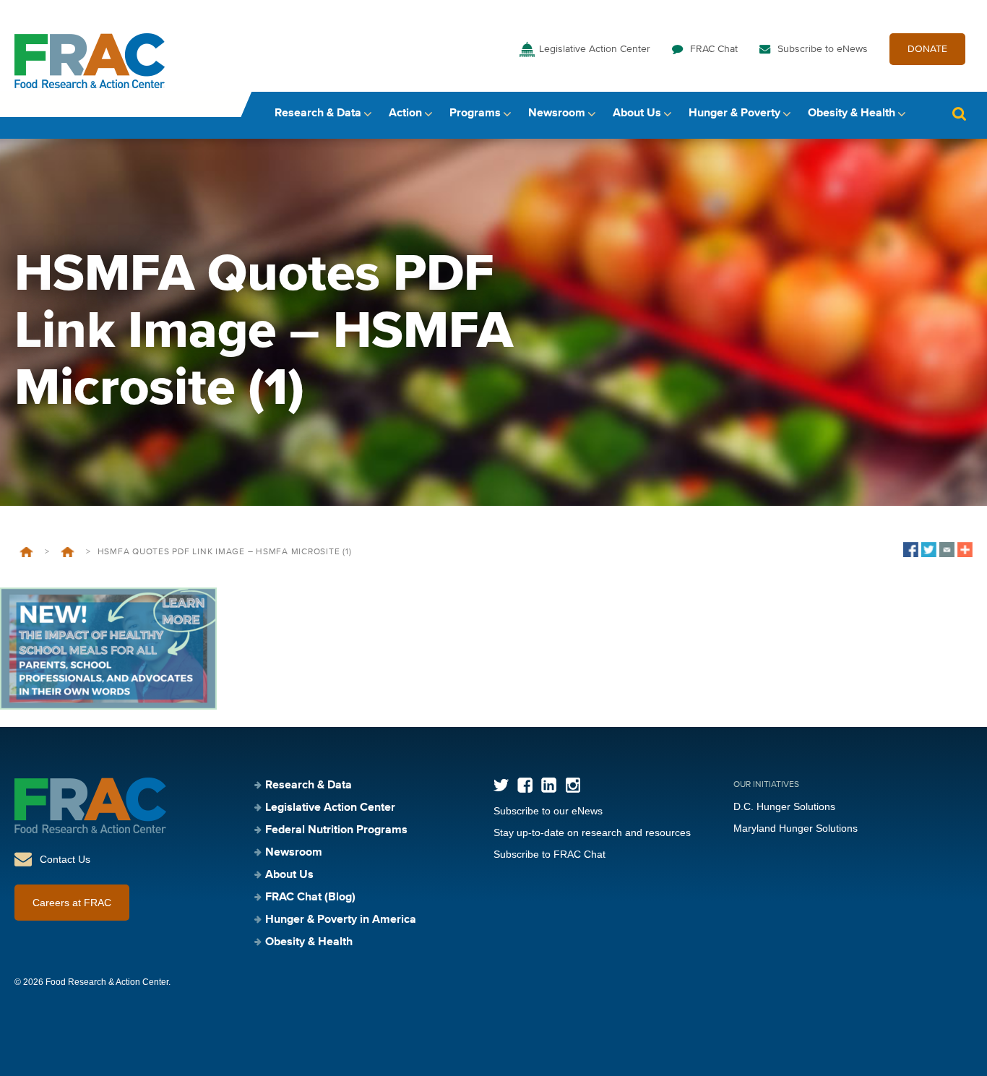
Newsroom (556, 113)
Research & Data (318, 113)
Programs (475, 113)
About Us (637, 113)
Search (959, 114)
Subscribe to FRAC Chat (549, 854)
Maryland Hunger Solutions (795, 828)
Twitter (501, 785)
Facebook (525, 785)
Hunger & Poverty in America (340, 920)
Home (26, 552)
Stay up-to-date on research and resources (592, 832)
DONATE (927, 49)
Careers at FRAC (72, 902)
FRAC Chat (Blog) (310, 897)
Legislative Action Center (594, 49)
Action (405, 113)
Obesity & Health (851, 113)
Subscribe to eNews (822, 49)
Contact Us (65, 859)
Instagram (572, 785)
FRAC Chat (714, 49)
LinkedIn (548, 785)
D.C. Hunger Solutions (784, 806)
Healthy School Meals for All (67, 552)
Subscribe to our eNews (548, 811)
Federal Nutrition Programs (336, 830)
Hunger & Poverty (734, 113)
